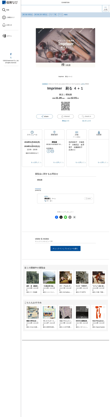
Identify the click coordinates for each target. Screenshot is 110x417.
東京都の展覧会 (27, 14)
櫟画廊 (85, 84)
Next (108, 283)
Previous (23, 283)
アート (60, 14)
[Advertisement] (65, 360)
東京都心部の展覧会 (41, 14)
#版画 (65, 14)
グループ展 (52, 14)
